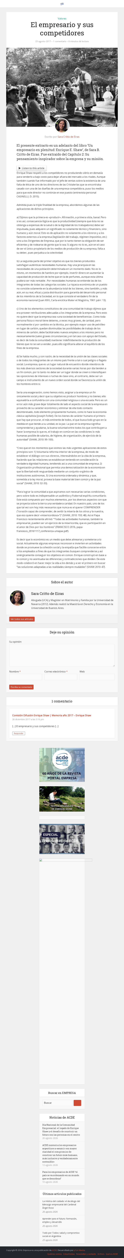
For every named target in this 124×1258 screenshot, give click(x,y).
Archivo (101, 1254)
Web (82, 671)
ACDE (54, 1250)
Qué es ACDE (112, 1254)
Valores (62, 18)
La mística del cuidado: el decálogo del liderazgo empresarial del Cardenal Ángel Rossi (61, 1204)
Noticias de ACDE (62, 1117)
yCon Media (79, 1250)
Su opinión (15, 641)
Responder (18, 733)
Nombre (15, 671)
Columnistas (69, 1254)
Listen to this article (33, 168)
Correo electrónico (56, 671)
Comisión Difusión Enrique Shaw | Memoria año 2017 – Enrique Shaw (51, 715)
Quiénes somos (54, 1254)
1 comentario (59, 41)
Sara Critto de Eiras (68, 136)
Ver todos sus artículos (22, 619)
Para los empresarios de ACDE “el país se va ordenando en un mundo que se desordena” (60, 1175)
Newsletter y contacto (86, 1254)
